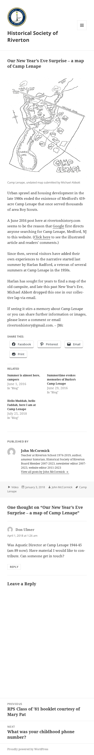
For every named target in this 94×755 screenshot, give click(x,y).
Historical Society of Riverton (32, 36)
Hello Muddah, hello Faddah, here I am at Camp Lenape (21, 405)
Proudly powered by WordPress (27, 749)
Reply (14, 567)
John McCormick (62, 487)
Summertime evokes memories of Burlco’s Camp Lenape (61, 379)
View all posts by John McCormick (43, 472)
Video (14, 487)
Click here (42, 237)
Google (58, 226)
